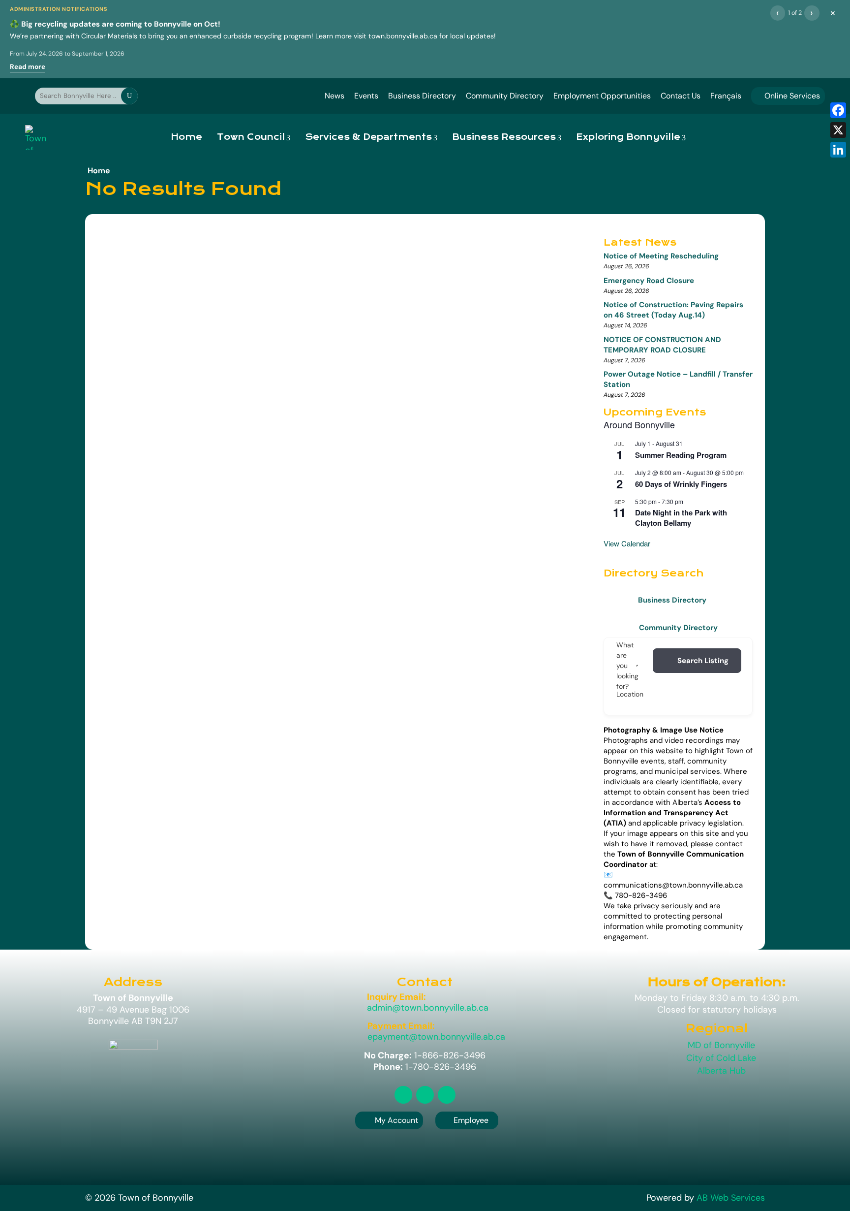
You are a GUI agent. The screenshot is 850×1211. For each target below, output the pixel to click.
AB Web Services (731, 1198)
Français (725, 96)
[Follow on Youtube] (446, 1095)
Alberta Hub (721, 1071)
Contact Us (680, 96)
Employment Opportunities (602, 96)
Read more (27, 67)
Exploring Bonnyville (628, 137)
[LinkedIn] (838, 149)
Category (651, 665)
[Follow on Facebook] (425, 1095)
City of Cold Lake (721, 1058)
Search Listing (703, 661)
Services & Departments (368, 137)
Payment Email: (401, 1026)
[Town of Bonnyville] (36, 137)
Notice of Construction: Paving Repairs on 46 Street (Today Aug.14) (673, 310)
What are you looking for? (627, 665)
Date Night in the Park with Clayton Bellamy (681, 517)
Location (629, 694)
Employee (466, 1120)
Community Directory (505, 96)
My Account (396, 1120)
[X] (838, 130)
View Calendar (627, 543)
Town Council (251, 137)
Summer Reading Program (681, 454)
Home (186, 137)
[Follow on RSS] (403, 1095)
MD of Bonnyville (721, 1045)
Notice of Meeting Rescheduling (661, 256)
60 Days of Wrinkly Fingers (681, 483)
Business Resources (504, 137)
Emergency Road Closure (649, 281)
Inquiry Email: (396, 997)
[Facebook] (838, 110)
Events (366, 96)
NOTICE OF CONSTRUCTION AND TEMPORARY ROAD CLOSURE (662, 345)
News (334, 96)
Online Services (788, 96)
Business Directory (422, 96)
